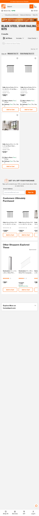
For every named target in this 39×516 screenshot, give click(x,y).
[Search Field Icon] (31, 6)
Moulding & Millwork (11, 15)
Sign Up (30, 192)
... (2, 15)
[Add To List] (17, 58)
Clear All (3, 53)
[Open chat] (37, 26)
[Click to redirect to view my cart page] (35, 6)
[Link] (10, 84)
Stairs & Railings (25, 15)
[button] (34, 49)
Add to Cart (11, 109)
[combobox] (17, 6)
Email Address (8, 188)
